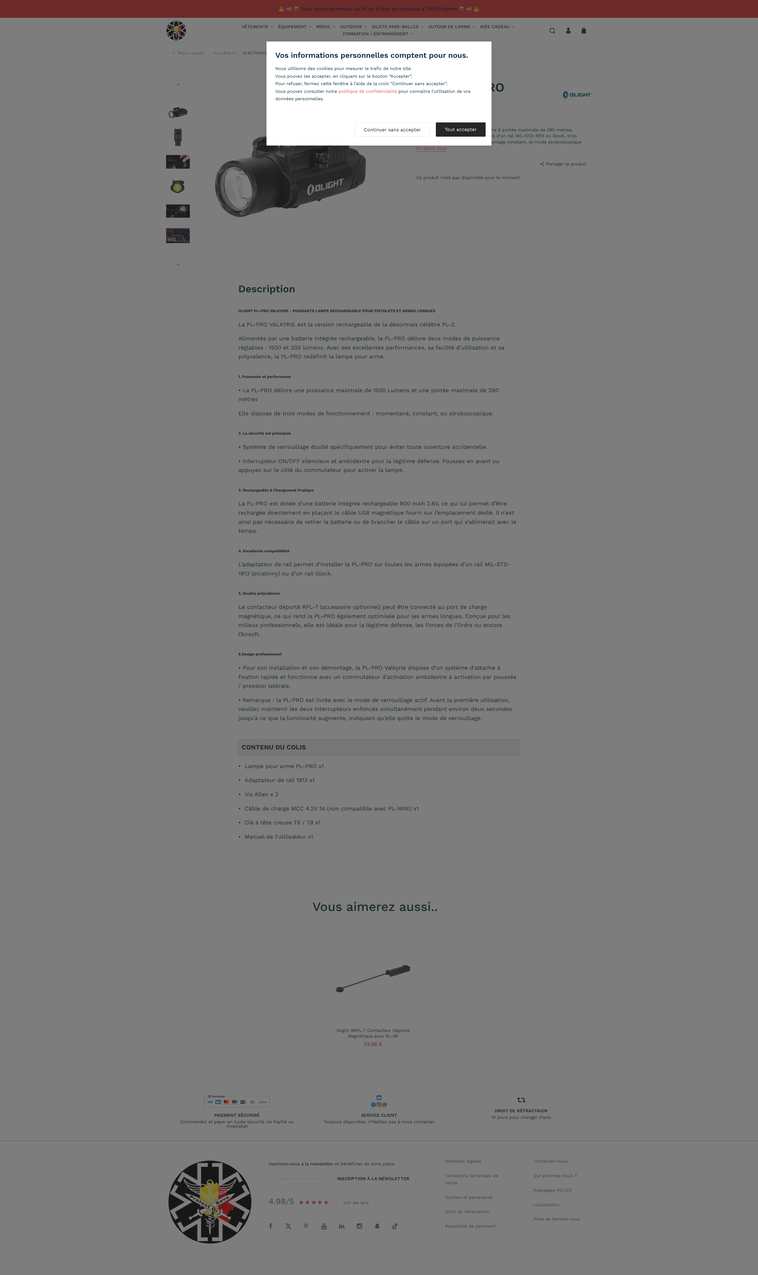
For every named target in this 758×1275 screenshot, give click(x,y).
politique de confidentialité (368, 91)
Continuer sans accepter (392, 130)
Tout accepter (461, 129)
